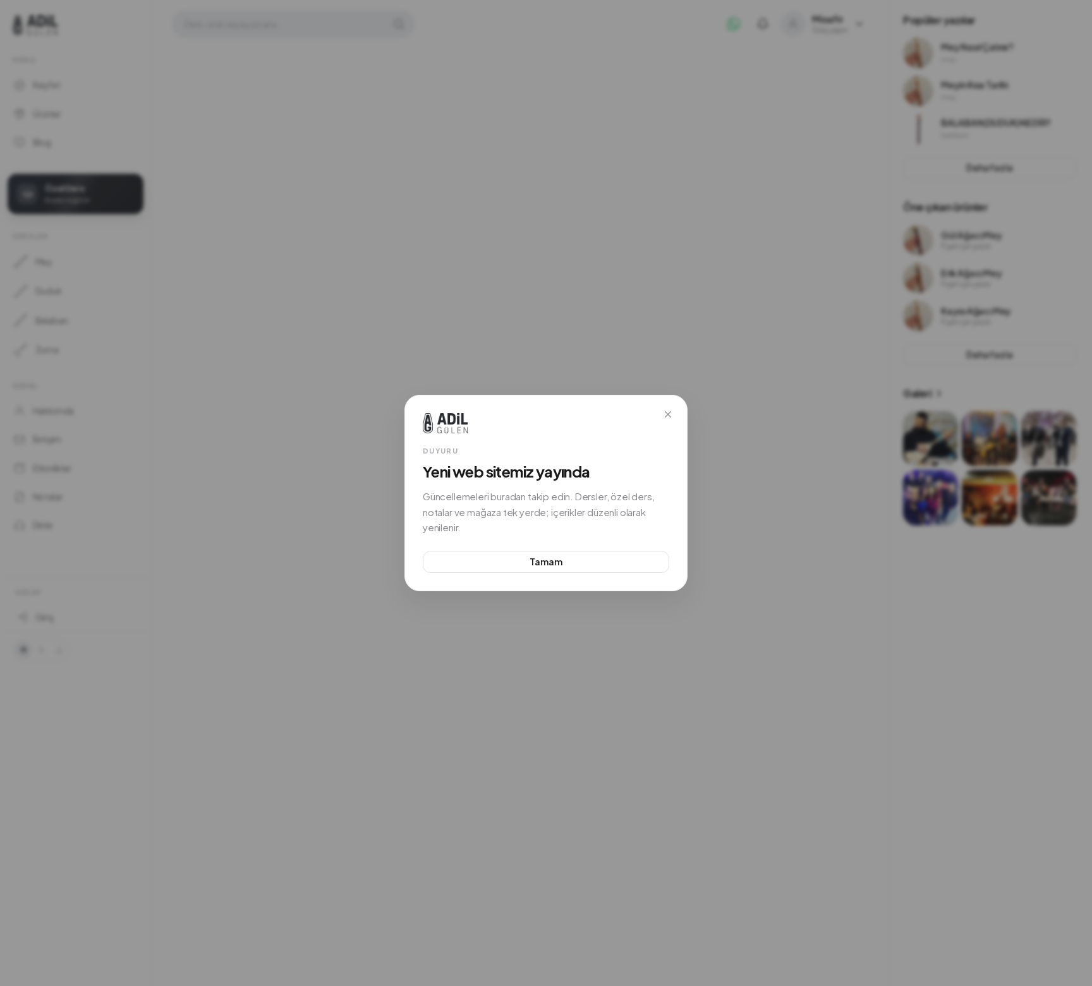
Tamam (546, 561)
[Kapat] (668, 414)
